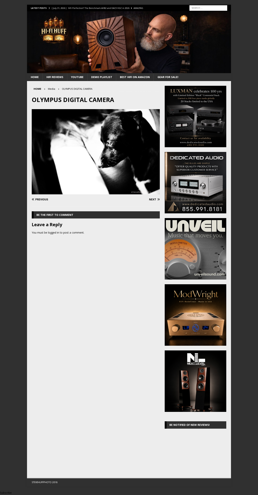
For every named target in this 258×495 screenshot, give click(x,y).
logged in (53, 232)
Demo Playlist (101, 77)
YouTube (77, 77)
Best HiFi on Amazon (135, 77)
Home (35, 77)
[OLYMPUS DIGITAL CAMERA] (96, 192)
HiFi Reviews (54, 77)
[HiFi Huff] (129, 71)
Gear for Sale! (168, 77)
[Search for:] (208, 7)
